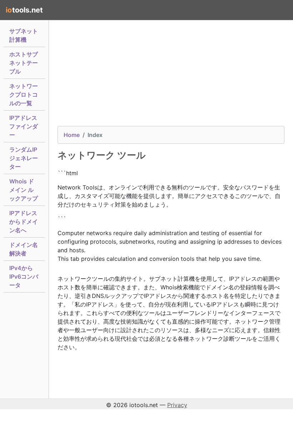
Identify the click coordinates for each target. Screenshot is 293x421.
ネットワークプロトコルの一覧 (23, 94)
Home (72, 134)
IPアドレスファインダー (23, 126)
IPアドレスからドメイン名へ (23, 221)
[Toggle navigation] (277, 10)
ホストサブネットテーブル (23, 63)
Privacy (177, 405)
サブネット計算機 (23, 35)
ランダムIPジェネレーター (23, 158)
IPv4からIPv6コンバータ (23, 276)
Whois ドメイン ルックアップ (23, 190)
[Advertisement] (171, 76)
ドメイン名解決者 (23, 249)
